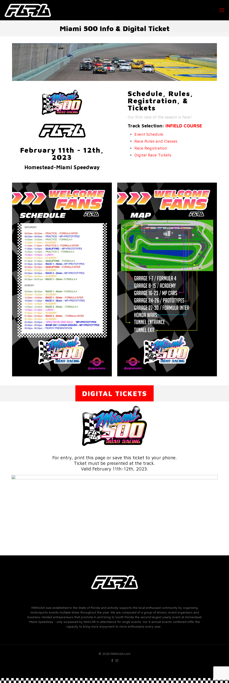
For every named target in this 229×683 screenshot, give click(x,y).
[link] (62, 279)
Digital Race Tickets (152, 154)
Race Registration (150, 147)
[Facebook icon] (112, 660)
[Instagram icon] (117, 660)
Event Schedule (148, 134)
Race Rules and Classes (155, 141)
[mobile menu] (222, 10)
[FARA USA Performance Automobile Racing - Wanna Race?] (27, 10)
